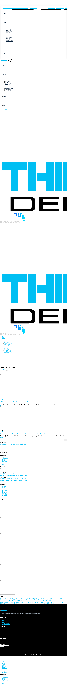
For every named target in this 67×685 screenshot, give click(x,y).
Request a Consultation (6, 624)
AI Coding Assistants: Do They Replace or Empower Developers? (16, 401)
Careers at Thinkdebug (5, 623)
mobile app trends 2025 (37, 600)
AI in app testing (24, 598)
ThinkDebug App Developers (34, 602)
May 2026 (4, 663)
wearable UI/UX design (48, 603)
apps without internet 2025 (11, 599)
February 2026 (5, 491)
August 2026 (4, 486)
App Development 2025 (54, 598)
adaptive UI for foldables (13, 598)
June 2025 (4, 671)
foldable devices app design (29, 599)
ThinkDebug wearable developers (26, 603)
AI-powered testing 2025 (19, 598)
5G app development (2, 598)
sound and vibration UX (11, 602)
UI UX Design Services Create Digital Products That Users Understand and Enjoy (13, 444)
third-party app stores (32, 603)
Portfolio (3, 622)
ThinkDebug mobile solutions (16, 603)
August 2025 (4, 495)
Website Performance (53, 603)
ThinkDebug (4, 369)
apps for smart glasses (5, 599)
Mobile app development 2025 (13, 600)
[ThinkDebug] (12, 222)
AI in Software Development (31, 598)
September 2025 (5, 494)
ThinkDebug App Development (51, 602)
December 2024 (5, 497)
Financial (4, 462)
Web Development (5, 464)
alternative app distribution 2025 (40, 598)
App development (5, 458)
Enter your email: (3, 644)
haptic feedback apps (46, 599)
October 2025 (4, 493)
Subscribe (2, 646)
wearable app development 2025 (41, 603)
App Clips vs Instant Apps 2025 (48, 598)
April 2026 (4, 489)
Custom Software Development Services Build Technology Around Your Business (13, 480)
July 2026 (4, 487)
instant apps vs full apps (62, 599)
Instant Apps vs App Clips (56, 599)
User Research (4, 463)
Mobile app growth (23, 600)
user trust (36, 603)
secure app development (5, 602)
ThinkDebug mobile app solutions (7, 603)
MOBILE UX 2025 (47, 600)
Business (3, 399)
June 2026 (4, 488)
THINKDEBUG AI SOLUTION (20, 602)
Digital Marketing (5, 461)
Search (1, 438)
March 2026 (4, 490)
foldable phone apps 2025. (35, 599)
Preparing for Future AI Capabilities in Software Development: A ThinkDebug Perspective (23, 433)
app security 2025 (60, 598)
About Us (3, 621)
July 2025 (3, 670)
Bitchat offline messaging (17, 599)
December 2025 (5, 492)
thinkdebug (5, 398)
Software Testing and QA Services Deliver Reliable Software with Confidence (12, 447)
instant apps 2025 (51, 599)
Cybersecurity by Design (22, 599)
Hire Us (3, 620)
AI (3, 457)
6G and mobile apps (7, 598)
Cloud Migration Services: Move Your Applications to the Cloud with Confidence (13, 445)
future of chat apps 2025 (41, 599)
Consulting (4, 460)
